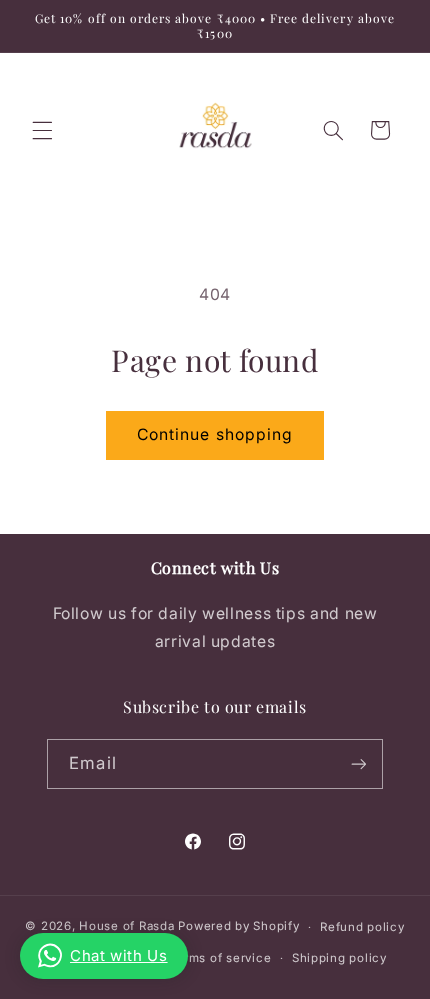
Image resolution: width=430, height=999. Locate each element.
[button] (42, 130)
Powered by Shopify (238, 927)
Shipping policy (339, 958)
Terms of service (221, 958)
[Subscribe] (358, 763)
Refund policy (362, 927)
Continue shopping (215, 434)
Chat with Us (119, 955)
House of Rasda (126, 927)
